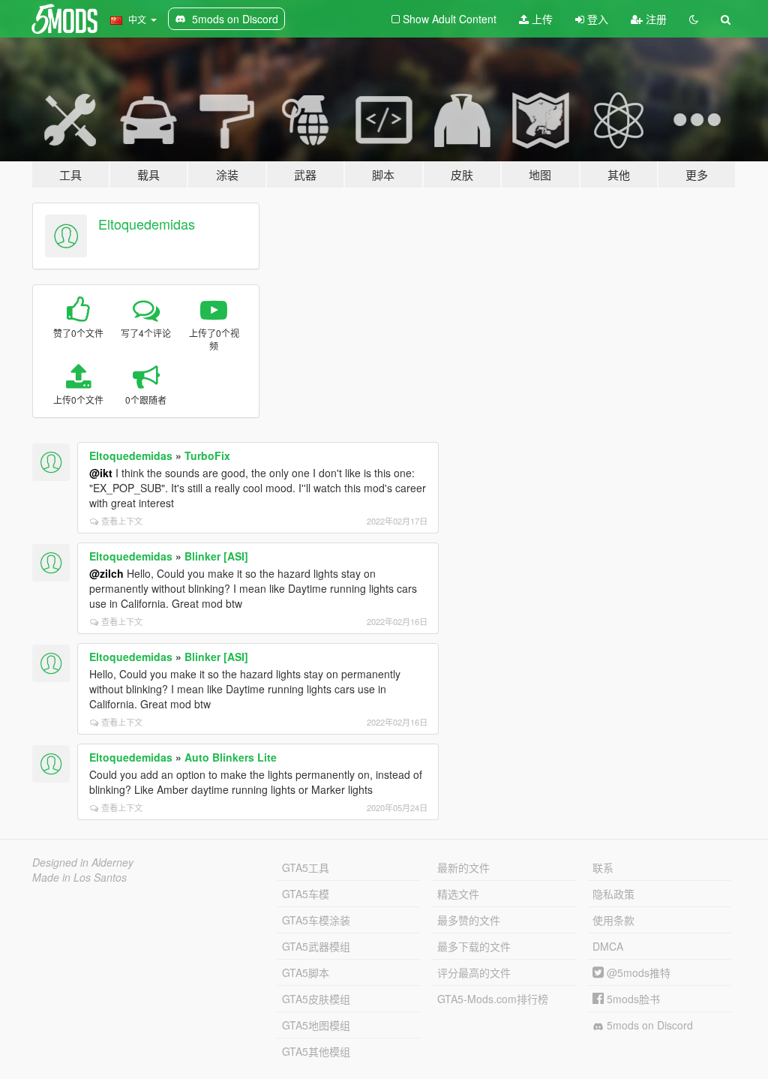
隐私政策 (613, 893)
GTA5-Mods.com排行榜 (492, 998)
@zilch (106, 573)
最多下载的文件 (474, 946)
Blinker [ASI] (216, 556)
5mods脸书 (632, 998)
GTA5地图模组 (316, 1024)
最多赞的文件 (468, 919)
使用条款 (613, 919)
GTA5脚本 (305, 972)
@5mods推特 (637, 972)
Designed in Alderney (83, 862)
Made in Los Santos (79, 877)
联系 (603, 867)
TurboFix (207, 455)
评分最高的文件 (474, 972)
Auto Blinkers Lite (230, 757)
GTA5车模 (305, 893)
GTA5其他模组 (316, 1051)
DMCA (607, 946)
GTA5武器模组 (316, 946)
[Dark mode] (694, 19)
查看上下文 (121, 521)
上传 (541, 18)
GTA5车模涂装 (316, 919)
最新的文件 (463, 867)
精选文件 (458, 893)
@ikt (100, 472)
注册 (655, 18)
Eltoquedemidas (146, 223)
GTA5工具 (305, 867)
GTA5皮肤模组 (316, 998)
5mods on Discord (648, 1024)
